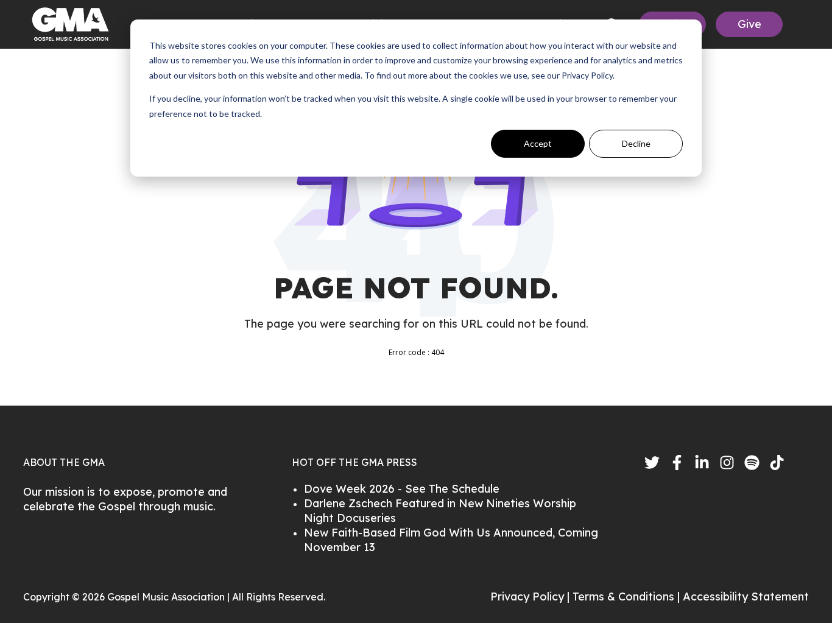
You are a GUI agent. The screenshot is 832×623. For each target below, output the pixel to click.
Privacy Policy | (531, 597)
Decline (636, 143)
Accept (538, 143)
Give (749, 24)
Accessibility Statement (746, 597)
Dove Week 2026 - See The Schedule (401, 489)
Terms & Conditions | (628, 597)
